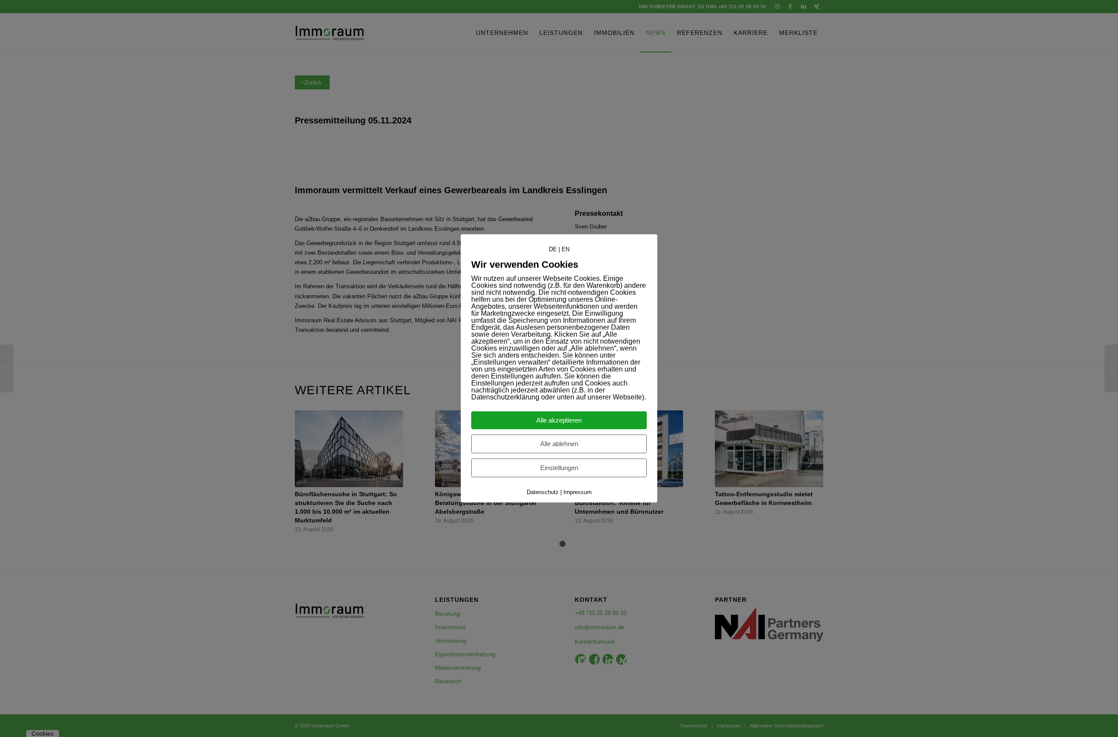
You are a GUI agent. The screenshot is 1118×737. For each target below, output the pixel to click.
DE (553, 249)
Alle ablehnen (559, 444)
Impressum (577, 492)
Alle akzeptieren (559, 420)
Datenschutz (543, 492)
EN (565, 249)
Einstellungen (559, 468)
